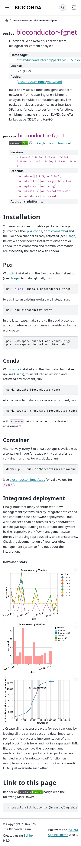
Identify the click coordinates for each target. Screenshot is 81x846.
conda (37, 231)
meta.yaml (54, 82)
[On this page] (73, 7)
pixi (29, 231)
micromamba (57, 231)
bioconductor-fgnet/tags (27, 480)
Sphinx (28, 835)
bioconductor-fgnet (32, 82)
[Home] (6, 21)
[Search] (62, 7)
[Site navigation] (7, 7)
